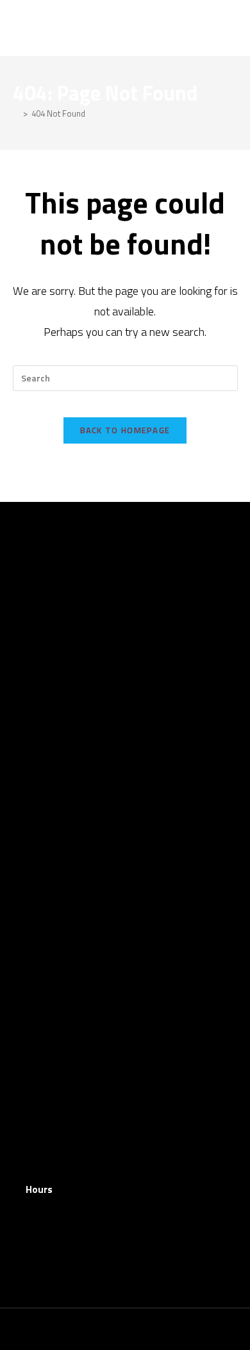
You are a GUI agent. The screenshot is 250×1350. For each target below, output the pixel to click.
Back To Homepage (125, 430)
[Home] (16, 113)
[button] (228, 27)
